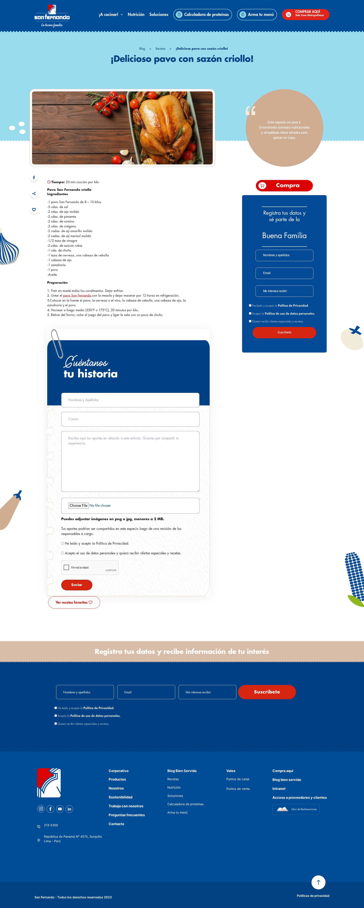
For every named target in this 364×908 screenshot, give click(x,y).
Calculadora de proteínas (206, 15)
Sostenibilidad (120, 797)
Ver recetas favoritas (72, 602)
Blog (142, 48)
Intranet (279, 789)
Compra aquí (282, 771)
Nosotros (116, 788)
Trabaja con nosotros (126, 806)
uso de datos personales (97, 553)
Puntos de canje (237, 779)
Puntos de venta (238, 789)
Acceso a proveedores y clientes (299, 798)
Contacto (116, 824)
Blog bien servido (286, 780)
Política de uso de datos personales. (290, 313)
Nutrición (136, 15)
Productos (117, 779)
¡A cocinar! (110, 15)
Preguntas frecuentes (127, 815)
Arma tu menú (261, 15)
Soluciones (158, 15)
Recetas (160, 48)
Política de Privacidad (112, 543)
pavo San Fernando (77, 295)
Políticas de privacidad (313, 896)
